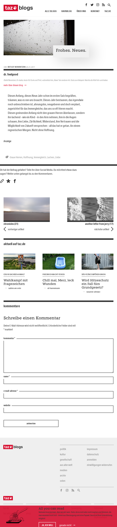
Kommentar (9, 338)
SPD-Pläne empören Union (93, 274)
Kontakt (95, 11)
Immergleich (40, 157)
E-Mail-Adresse (11, 391)
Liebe (57, 157)
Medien (63, 470)
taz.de (107, 11)
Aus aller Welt (66, 464)
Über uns (81, 11)
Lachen (50, 157)
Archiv (63, 475)
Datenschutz (93, 454)
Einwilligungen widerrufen (99, 464)
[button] (8, 181)
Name (7, 376)
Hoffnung (28, 157)
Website (7, 405)
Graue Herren (16, 157)
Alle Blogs (51, 11)
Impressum (92, 449)
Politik (63, 449)
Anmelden (92, 459)
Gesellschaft (66, 459)
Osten (62, 480)
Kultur (63, 454)
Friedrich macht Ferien (53, 274)
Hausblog (66, 11)
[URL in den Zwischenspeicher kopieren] (2, 181)
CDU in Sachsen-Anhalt (14, 274)
